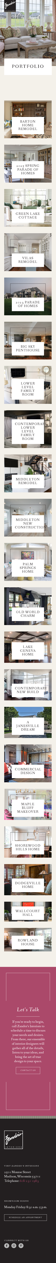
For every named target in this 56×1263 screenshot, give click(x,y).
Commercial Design (28, 771)
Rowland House (28, 942)
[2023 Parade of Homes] (28, 296)
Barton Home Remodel (27, 125)
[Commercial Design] (28, 763)
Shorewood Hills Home (28, 848)
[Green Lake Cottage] (28, 208)
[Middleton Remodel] (28, 473)
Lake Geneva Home (28, 651)
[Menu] (45, 8)
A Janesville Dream (27, 726)
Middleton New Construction (31, 524)
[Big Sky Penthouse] (28, 340)
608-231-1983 (29, 1181)
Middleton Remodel (28, 481)
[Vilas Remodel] (28, 252)
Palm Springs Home (28, 568)
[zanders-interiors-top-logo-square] (23, 6)
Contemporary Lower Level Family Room (31, 431)
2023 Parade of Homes (28, 304)
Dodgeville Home (28, 885)
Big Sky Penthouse (28, 349)
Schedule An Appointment (25, 1217)
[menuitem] (45, 7)
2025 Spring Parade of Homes (28, 170)
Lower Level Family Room (28, 389)
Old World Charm (28, 614)
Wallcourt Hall (28, 913)
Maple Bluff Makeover (28, 808)
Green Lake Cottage (28, 216)
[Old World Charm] (28, 606)
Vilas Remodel (27, 260)
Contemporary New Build (31, 690)
